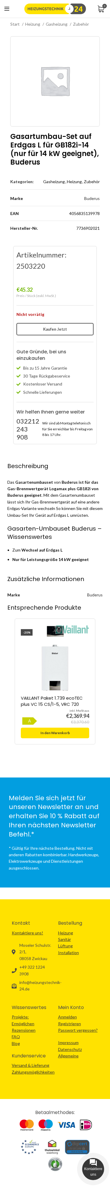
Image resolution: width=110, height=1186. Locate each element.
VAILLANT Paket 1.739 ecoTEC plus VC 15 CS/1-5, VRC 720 (52, 701)
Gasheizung (57, 24)
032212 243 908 (27, 429)
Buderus (92, 198)
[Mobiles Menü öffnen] (6, 9)
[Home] (55, 8)
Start (15, 24)
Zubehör (81, 24)
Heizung (33, 24)
